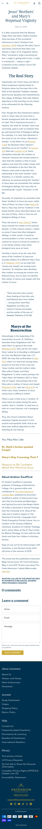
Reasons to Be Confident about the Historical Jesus (17, 466)
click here (6, 571)
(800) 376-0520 (21, 795)
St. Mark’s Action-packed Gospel (17, 448)
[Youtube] (19, 804)
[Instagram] (15, 804)
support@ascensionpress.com (21, 799)
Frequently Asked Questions (16, 730)
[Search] (7, 3)
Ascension (23, 811)
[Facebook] (11, 804)
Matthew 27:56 (9, 387)
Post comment (12, 652)
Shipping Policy (9, 708)
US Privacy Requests (12, 760)
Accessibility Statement (14, 777)
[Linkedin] (30, 804)
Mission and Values (11, 678)
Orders (5, 704)
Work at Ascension (11, 682)
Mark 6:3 (34, 204)
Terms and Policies (21, 825)
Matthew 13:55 (8, 45)
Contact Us (7, 726)
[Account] (34, 3)
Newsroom (7, 686)
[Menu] (2, 3)
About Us (6, 674)
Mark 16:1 (29, 387)
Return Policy (8, 712)
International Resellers (13, 742)
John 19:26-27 (25, 222)
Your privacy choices (12, 756)
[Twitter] (27, 804)
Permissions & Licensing (14, 734)
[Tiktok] (23, 804)
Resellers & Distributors (13, 738)
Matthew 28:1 (8, 349)
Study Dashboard (10, 700)
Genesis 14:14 (20, 151)
